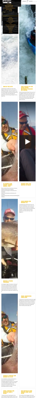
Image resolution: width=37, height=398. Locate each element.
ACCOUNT (24, 1)
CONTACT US (10, 28)
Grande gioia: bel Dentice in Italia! (26, 184)
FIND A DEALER (10, 27)
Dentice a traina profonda (8, 281)
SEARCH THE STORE (10, 26)
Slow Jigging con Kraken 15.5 (26, 201)
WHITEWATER (9, 5)
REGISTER (30, 1)
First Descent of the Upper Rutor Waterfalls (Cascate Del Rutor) (27, 88)
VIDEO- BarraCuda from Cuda (26, 296)
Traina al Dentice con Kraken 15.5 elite (9, 376)
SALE (10, 10)
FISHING (9, 4)
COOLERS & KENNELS (9, 8)
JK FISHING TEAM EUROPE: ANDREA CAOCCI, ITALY (7, 185)
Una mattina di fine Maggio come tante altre (26, 392)
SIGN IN (10, 31)
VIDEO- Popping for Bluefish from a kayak (8, 392)
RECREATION (9, 6)
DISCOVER (9, 9)
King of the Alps (8, 86)
